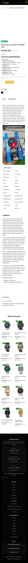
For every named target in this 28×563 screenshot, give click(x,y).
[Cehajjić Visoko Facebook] (6, 477)
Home (3, 7)
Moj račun (14, 511)
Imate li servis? (14, 552)
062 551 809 (14, 452)
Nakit (14, 487)
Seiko (14, 518)
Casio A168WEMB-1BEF (7, 420)
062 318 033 (14, 469)
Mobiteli (14, 489)
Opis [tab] (4, 99)
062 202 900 (14, 461)
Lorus (14, 534)
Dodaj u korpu (9, 82)
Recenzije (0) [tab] (12, 99)
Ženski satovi (14, 497)
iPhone (14, 492)
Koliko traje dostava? (14, 548)
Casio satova (19, 282)
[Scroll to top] (26, 561)
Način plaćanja (14, 503)
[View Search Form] (18, 2)
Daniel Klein (14, 528)
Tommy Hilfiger (14, 536)
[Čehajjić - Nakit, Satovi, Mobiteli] (5, 2)
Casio (5, 89)
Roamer (14, 526)
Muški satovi (14, 495)
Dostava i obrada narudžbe (14, 506)
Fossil (14, 523)
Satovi (14, 484)
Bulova (14, 531)
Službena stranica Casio (9, 280)
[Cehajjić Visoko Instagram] (3, 477)
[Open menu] (21, 2)
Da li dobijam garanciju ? (14, 544)
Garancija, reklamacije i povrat (14, 509)
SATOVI (7, 7)
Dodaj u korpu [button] (6, 427)
